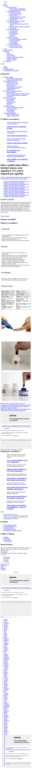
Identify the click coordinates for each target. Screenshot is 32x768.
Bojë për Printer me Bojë (13, 29)
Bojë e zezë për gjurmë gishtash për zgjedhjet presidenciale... (17, 497)
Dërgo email (4, 565)
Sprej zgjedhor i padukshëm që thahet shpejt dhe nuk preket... (17, 479)
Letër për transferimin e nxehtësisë (18, 39)
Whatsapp (3, 568)
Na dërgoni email (5, 216)
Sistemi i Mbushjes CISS (16, 18)
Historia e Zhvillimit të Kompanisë (15, 57)
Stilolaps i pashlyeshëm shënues (18, 10)
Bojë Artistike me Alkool (10, 529)
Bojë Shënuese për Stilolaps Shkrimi (16, 21)
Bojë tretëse (13, 35)
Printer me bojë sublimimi (13, 44)
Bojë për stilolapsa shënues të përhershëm (20, 26)
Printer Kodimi (13, 19)
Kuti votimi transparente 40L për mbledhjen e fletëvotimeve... (17, 488)
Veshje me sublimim (15, 40)
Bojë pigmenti (13, 32)
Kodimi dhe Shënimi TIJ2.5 (14, 11)
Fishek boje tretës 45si (15, 12)
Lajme (5, 48)
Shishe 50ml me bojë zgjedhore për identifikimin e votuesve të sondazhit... (16, 507)
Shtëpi (5, 4)
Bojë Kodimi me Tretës (15, 14)
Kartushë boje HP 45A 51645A (17, 17)
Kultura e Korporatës (12, 58)
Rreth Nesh (6, 51)
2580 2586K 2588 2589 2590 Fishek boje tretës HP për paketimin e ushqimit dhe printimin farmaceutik (15, 409)
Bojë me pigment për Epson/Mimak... (13, 151)
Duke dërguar (4, 552)
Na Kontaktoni (7, 61)
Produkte (6, 6)
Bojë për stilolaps (14, 22)
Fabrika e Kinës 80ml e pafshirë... (17, 143)
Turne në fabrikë (11, 55)
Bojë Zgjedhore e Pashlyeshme (17, 8)
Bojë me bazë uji (14, 15)
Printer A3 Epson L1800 (16, 46)
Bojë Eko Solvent (14, 33)
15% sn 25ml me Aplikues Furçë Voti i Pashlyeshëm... (17, 461)
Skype (2, 566)
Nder (8, 53)
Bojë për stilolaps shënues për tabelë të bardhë (18, 93)
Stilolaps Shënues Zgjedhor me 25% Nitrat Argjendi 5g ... (16, 470)
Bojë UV (12, 36)
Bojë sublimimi (13, 41)
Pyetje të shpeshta (8, 50)
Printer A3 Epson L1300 (16, 47)
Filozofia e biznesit (11, 59)
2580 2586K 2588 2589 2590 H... (17, 136)
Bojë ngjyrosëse (14, 30)
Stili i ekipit (9, 54)
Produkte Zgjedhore (12, 7)
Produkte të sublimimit (12, 37)
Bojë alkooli (13, 28)
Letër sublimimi (14, 43)
